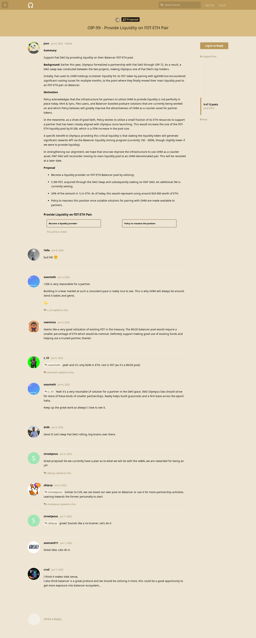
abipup (52, 523)
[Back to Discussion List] (4, 4)
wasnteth (54, 365)
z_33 (51, 391)
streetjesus (55, 492)
